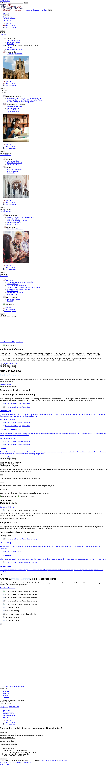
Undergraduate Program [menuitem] (15, 106)
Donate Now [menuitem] (10, 280)
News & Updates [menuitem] (12, 171)
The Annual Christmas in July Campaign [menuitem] (20, 282)
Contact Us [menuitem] (10, 44)
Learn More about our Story (9, 363)
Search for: (3, 2)
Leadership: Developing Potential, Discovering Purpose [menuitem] (25, 100)
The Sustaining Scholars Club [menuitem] (16, 285)
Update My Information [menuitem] (14, 222)
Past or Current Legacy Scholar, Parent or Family (20, 752)
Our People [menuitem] (34, 45)
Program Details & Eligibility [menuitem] (15, 105)
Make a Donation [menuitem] (12, 284)
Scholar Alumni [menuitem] (11, 227)
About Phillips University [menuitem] (15, 54)
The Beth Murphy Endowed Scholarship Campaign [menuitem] (23, 287)
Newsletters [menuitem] (11, 173)
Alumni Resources (9, 19)
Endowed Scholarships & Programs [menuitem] (18, 289)
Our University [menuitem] (11, 52)
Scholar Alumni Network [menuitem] (15, 229)
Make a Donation (10, 25)
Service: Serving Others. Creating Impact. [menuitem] (20, 102)
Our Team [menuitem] (10, 47)
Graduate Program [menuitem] (13, 108)
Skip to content (5, 1)
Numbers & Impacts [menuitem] (13, 42)
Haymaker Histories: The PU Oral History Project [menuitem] (23, 217)
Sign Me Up (3, 758)
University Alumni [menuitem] (12, 215)
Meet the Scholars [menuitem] (13, 161)
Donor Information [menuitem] (12, 297)
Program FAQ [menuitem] (11, 110)
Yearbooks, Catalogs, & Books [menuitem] (17, 221)
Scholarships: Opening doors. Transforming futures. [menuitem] (24, 98)
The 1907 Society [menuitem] (12, 291)
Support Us (7, 20)
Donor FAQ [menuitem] (10, 301)
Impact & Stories (8, 17)
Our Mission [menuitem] (11, 38)
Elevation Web (63, 760)
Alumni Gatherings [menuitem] (13, 219)
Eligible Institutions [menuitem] (13, 112)
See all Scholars (5, 384)
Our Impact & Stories (7, 507)
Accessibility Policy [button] (6, 762)
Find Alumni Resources (7, 588)
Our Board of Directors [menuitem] (14, 49)
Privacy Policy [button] (17, 762)
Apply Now (8, 24)
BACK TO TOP (5, 764)
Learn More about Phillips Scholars (11, 342)
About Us (6, 13)
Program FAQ (8, 712)
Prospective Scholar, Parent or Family (16, 754)
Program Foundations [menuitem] (13, 96)
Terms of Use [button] (27, 762)
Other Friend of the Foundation (14, 756)
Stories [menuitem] (8, 167)
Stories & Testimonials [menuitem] (14, 169)
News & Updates (10, 27)
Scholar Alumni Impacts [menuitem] (14, 163)
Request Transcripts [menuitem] (13, 224)
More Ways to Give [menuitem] (13, 294)
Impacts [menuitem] (9, 159)
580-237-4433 (14, 707)
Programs (6, 15)
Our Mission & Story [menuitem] (13, 40)
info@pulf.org (4, 707)
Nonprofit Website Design (47, 760)
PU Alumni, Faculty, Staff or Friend (15, 750)
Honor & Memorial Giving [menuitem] (15, 292)
